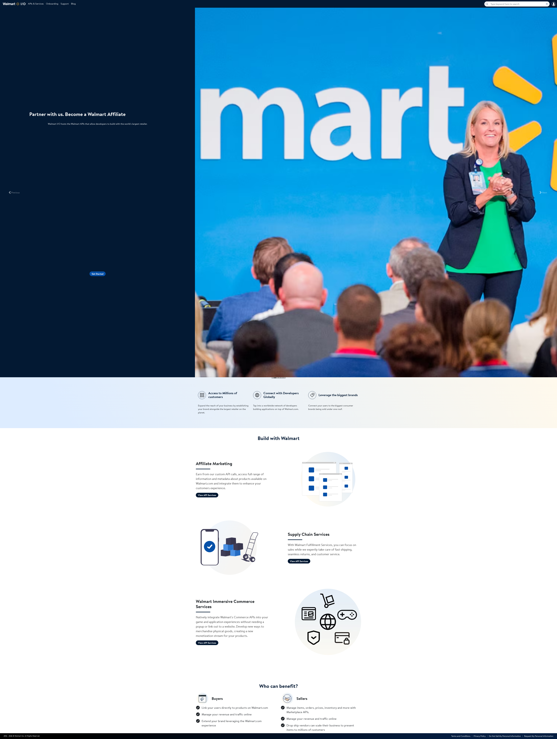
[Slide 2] (275, 377)
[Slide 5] (282, 377)
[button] (14, 192)
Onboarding (52, 3)
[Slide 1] (273, 377)
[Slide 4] (279, 377)
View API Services (207, 495)
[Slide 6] (284, 377)
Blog (73, 3)
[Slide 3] (277, 377)
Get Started (97, 273)
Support (65, 3)
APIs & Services (36, 3)
